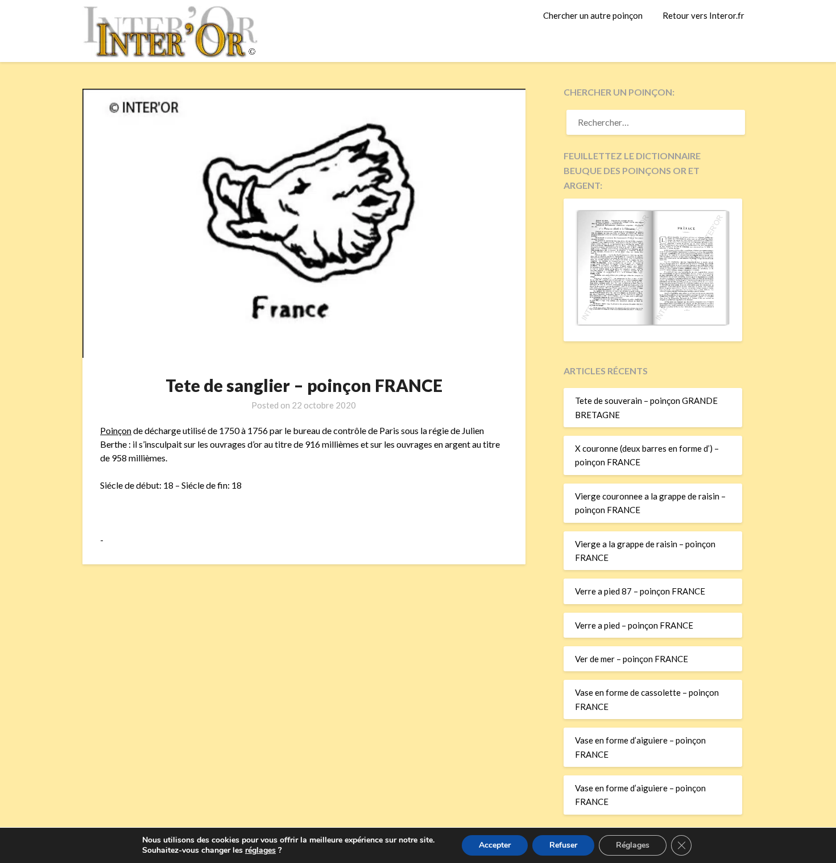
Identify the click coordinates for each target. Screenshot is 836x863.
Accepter (495, 845)
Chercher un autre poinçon (593, 15)
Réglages (632, 845)
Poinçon (115, 430)
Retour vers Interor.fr (703, 15)
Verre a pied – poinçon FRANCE (634, 625)
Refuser (563, 845)
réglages (260, 850)
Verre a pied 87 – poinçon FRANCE (640, 591)
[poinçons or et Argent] (653, 322)
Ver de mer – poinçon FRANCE (631, 659)
